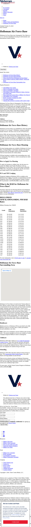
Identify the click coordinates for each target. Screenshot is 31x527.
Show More (3, 69)
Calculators (6, 9)
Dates (4, 15)
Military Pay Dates (8, 447)
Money (5, 13)
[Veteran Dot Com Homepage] (7, 3)
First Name (3, 412)
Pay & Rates (6, 7)
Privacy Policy (12, 423)
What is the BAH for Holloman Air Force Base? (15, 78)
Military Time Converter (9, 443)
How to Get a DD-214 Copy (10, 444)
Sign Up (2, 17)
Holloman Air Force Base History (11, 75)
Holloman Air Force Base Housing (12, 76)
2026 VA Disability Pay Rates (10, 89)
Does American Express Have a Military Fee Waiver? (16, 95)
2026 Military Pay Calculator (10, 96)
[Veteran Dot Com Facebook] (3, 431)
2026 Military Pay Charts (9, 87)
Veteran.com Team (13, 66)
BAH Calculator (7, 454)
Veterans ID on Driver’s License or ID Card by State (16, 100)
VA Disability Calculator (9, 455)
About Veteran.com (8, 462)
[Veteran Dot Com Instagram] (3, 433)
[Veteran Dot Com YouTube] (4, 436)
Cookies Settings (7, 469)
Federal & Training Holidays (10, 446)
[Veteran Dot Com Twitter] (3, 434)
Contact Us (6, 464)
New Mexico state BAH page (15, 192)
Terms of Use (6, 467)
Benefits (5, 10)
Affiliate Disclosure (8, 468)
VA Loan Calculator (8, 99)
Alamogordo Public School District (14, 354)
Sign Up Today (4, 424)
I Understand (15, 522)
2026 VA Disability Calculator (10, 90)
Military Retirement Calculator (10, 457)
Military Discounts (7, 12)
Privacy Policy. (6, 517)
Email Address (3, 418)
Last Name (2, 415)
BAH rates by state (20, 258)
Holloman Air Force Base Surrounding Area (14, 82)
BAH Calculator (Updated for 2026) (12, 97)
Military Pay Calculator (9, 452)
